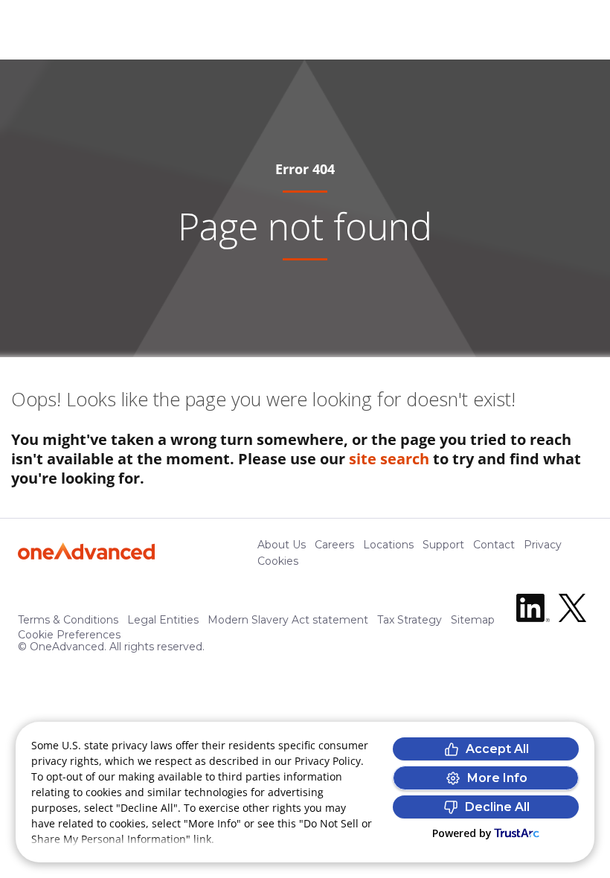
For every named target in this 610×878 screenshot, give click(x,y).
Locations (388, 544)
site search (389, 459)
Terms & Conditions (68, 620)
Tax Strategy (409, 620)
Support (443, 544)
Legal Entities (163, 620)
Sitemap (473, 620)
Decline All (497, 807)
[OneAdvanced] (86, 550)
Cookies (277, 561)
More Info (497, 778)
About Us (281, 544)
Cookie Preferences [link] (69, 634)
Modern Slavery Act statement (288, 620)
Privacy (543, 544)
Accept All (497, 749)
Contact (494, 544)
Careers (334, 544)
